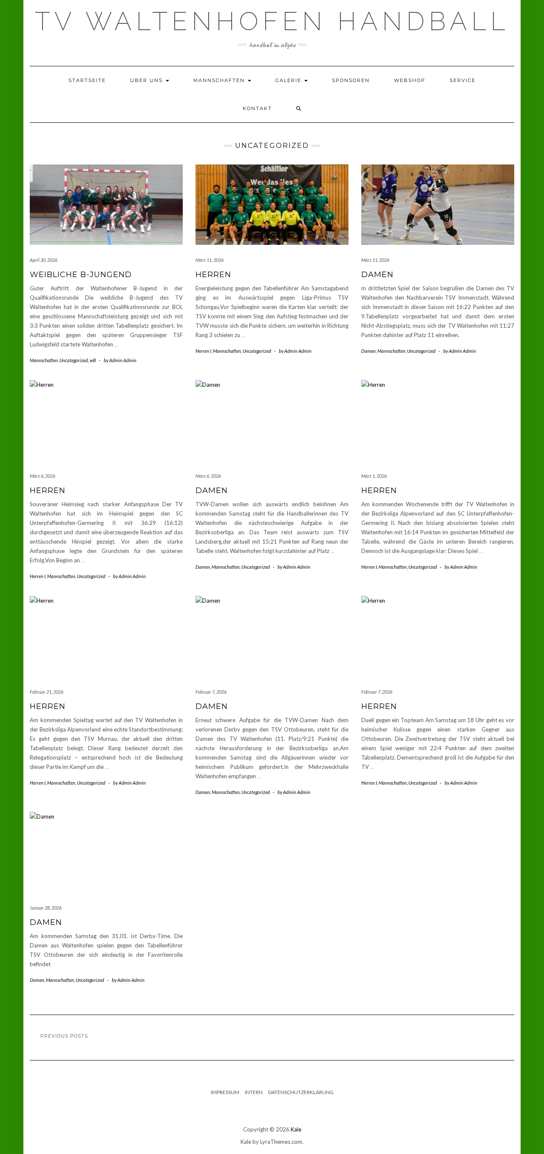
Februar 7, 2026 (211, 692)
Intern (254, 1092)
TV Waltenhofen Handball (272, 21)
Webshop (409, 80)
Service (463, 80)
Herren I (203, 351)
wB (93, 360)
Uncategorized (74, 360)
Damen (377, 274)
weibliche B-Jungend (81, 274)
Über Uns (147, 80)
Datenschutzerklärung (301, 1092)
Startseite (87, 80)
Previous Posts (64, 1036)
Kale (296, 1129)
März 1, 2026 (374, 476)
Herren (213, 274)
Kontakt (257, 108)
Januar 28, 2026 (46, 907)
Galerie (289, 80)
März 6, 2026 (42, 476)
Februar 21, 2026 (46, 692)
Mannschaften (220, 80)
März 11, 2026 (210, 260)
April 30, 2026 (43, 260)
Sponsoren (351, 80)
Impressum (225, 1092)
